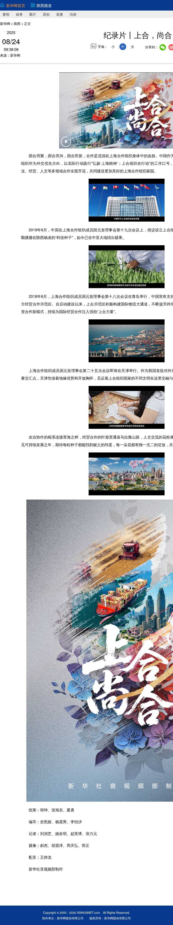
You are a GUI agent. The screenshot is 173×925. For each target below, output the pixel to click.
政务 (19, 14)
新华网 (5, 23)
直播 (59, 14)
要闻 (6, 14)
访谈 (73, 14)
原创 (46, 14)
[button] (66, 144)
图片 (32, 14)
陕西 (17, 23)
